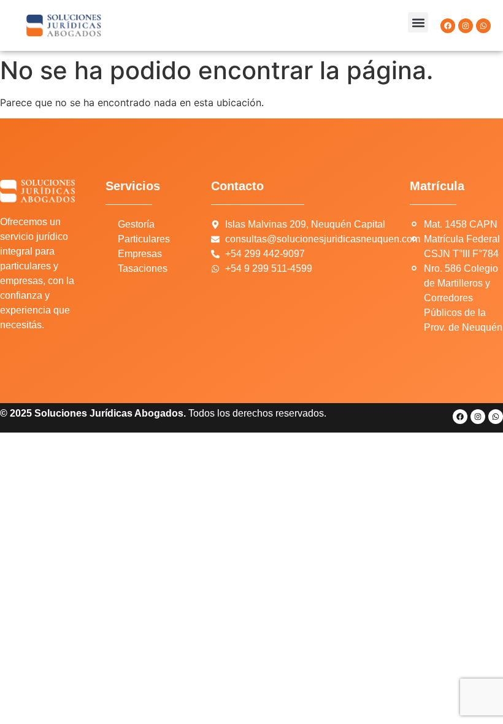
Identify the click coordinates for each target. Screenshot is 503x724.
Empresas (140, 253)
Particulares (144, 239)
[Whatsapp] (483, 25)
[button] (418, 22)
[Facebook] (447, 25)
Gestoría (136, 224)
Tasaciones (142, 268)
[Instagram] (465, 25)
